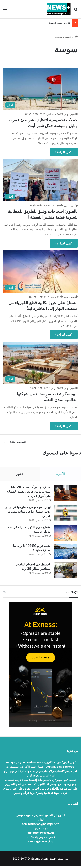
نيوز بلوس (69, 114)
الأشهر (20, 474)
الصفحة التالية (18, 441)
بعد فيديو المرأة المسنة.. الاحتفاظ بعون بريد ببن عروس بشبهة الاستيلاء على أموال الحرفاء (29, 491)
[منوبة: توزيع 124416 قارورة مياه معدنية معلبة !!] (65, 551)
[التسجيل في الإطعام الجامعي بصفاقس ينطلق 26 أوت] (65, 570)
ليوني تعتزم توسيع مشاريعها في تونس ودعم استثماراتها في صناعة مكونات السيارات (28, 511)
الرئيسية (70, 36)
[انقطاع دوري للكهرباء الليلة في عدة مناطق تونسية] (65, 533)
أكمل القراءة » (63, 152)
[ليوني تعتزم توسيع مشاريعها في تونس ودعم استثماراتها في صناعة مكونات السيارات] (65, 513)
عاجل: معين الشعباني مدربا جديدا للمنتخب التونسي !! (39, 22)
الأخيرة (60, 474)
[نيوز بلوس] (59, 9)
